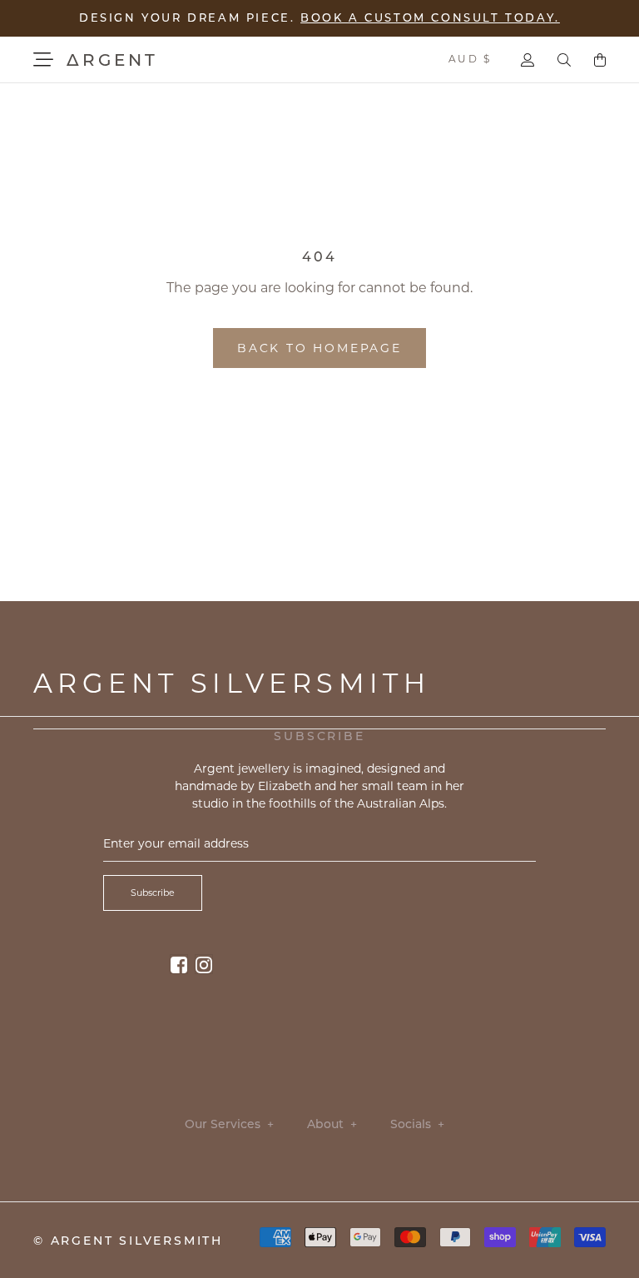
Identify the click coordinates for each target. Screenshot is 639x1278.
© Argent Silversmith (128, 1240)
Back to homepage (319, 348)
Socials (417, 1124)
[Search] (564, 60)
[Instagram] (204, 963)
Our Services (229, 1124)
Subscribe (153, 892)
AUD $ (469, 58)
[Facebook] (179, 963)
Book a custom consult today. (430, 17)
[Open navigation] (43, 59)
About (332, 1124)
